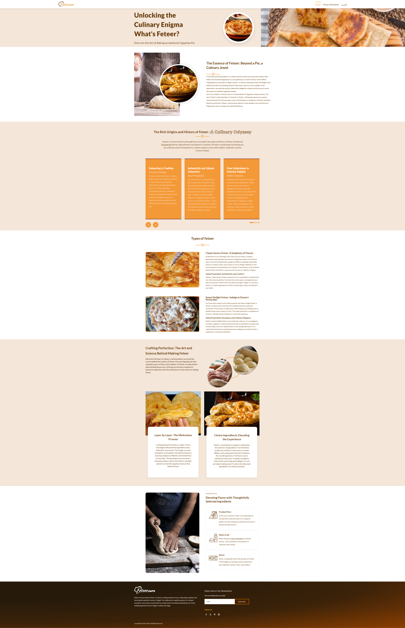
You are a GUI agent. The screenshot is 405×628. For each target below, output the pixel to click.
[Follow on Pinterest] (214, 614)
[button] (155, 225)
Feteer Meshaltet (331, 4)
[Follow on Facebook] (206, 614)
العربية (344, 4)
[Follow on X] (210, 614)
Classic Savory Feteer (217, 253)
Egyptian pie (166, 145)
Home (318, 4)
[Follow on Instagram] (219, 614)
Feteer (148, 623)
